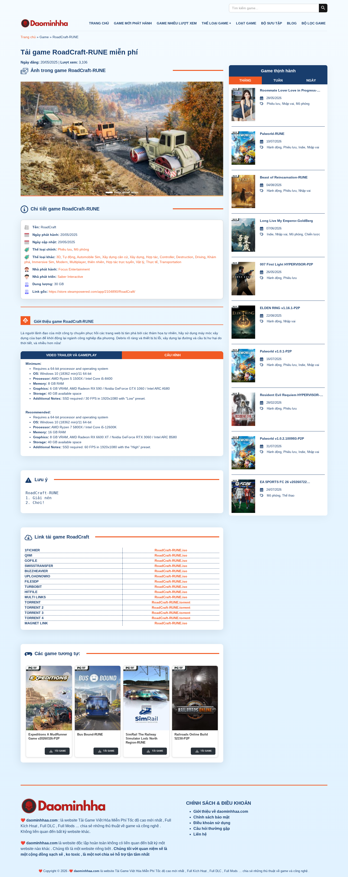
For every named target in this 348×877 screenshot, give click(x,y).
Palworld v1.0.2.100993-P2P (282, 438)
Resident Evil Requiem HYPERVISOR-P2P (290, 395)
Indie (302, 147)
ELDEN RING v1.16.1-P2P (280, 308)
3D (58, 257)
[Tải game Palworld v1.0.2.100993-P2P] (243, 453)
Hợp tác (152, 257)
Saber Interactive (70, 277)
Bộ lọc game (314, 23)
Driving (200, 257)
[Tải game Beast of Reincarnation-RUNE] (243, 191)
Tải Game (60, 751)
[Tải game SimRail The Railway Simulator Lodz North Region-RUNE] (146, 698)
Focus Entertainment (74, 269)
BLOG (292, 23)
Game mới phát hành (133, 23)
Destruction (184, 257)
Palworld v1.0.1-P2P (276, 351)
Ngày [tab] (311, 80)
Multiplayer (78, 262)
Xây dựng (137, 257)
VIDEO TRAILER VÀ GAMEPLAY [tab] (71, 355)
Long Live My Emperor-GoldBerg (286, 221)
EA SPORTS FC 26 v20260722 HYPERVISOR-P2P (283, 482)
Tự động (68, 257)
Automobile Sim (88, 257)
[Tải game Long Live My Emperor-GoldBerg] (243, 235)
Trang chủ (99, 23)
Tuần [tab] (278, 80)
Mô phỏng (81, 249)
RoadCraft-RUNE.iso (171, 550)
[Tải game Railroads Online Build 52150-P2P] (195, 698)
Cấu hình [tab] (173, 355)
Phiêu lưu (65, 249)
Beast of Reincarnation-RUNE (284, 177)
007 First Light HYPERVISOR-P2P (286, 264)
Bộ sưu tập (271, 23)
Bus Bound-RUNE (90, 734)
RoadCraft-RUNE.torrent (171, 602)
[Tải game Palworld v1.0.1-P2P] (243, 365)
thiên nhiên (96, 262)
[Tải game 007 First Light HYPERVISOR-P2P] (243, 278)
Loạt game (246, 23)
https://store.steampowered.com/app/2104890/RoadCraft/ (92, 291)
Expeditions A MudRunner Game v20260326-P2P (47, 736)
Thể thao (288, 495)
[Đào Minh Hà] (44, 23)
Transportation (170, 262)
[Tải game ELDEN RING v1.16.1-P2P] (243, 322)
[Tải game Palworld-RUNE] (243, 148)
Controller (167, 257)
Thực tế (152, 262)
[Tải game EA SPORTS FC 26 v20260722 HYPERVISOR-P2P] (243, 496)
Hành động (274, 147)
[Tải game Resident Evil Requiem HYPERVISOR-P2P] (243, 409)
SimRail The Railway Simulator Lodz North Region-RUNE (141, 738)
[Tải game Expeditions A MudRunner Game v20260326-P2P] (49, 698)
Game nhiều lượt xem (177, 23)
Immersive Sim (43, 262)
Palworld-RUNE (272, 134)
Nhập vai (288, 103)
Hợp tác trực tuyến (120, 262)
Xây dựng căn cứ (115, 257)
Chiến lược (312, 234)
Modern (62, 262)
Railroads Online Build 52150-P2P (191, 736)
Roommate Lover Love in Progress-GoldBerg (288, 90)
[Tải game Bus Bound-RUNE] (98, 698)
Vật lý (140, 262)
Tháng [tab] (245, 80)
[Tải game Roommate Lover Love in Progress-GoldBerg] (243, 104)
